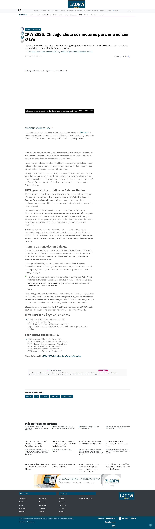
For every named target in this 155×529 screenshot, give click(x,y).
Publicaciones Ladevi (85, 499)
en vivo (101, 15)
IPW (36, 396)
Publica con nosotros (106, 518)
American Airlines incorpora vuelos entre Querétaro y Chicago (37, 466)
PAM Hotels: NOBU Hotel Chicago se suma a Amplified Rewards (35, 443)
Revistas (108, 11)
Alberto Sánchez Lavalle (41, 128)
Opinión (101, 11)
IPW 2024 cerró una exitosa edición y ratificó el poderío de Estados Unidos (60, 51)
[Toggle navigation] (23, 11)
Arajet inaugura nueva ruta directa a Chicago (63, 465)
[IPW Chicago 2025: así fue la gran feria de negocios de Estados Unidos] (118, 456)
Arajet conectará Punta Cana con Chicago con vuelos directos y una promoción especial (89, 468)
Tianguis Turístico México (43, 15)
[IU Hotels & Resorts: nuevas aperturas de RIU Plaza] (118, 433)
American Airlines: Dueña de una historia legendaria (90, 442)
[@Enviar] (22, 41)
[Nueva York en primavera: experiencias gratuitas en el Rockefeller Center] (64, 433)
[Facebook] (22, 29)
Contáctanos (110, 522)
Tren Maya (94, 15)
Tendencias (87, 11)
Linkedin (61, 508)
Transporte (78, 11)
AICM (60, 15)
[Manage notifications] (150, 525)
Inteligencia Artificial (70, 15)
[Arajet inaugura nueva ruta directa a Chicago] (64, 456)
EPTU (49, 11)
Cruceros (95, 11)
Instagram (62, 505)
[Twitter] (22, 33)
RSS (113, 526)
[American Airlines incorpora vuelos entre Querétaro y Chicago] (37, 456)
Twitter (61, 499)
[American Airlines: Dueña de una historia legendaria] (91, 433)
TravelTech (70, 11)
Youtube (61, 511)
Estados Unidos (67, 396)
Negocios (62, 11)
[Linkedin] (22, 37)
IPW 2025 (84, 132)
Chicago (28, 396)
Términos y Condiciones (27, 522)
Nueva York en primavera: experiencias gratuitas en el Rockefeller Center (64, 443)
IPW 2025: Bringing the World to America (62, 356)
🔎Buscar (115, 11)
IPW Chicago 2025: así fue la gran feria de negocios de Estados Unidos (118, 466)
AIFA (80, 15)
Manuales (55, 11)
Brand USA (54, 396)
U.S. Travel (44, 396)
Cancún (86, 15)
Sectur (32, 15)
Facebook (62, 502)
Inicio (28, 29)
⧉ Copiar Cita (103, 370)
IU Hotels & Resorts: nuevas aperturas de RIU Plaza (116, 443)
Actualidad (36, 11)
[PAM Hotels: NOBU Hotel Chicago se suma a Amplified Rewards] (37, 433)
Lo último (44, 11)
